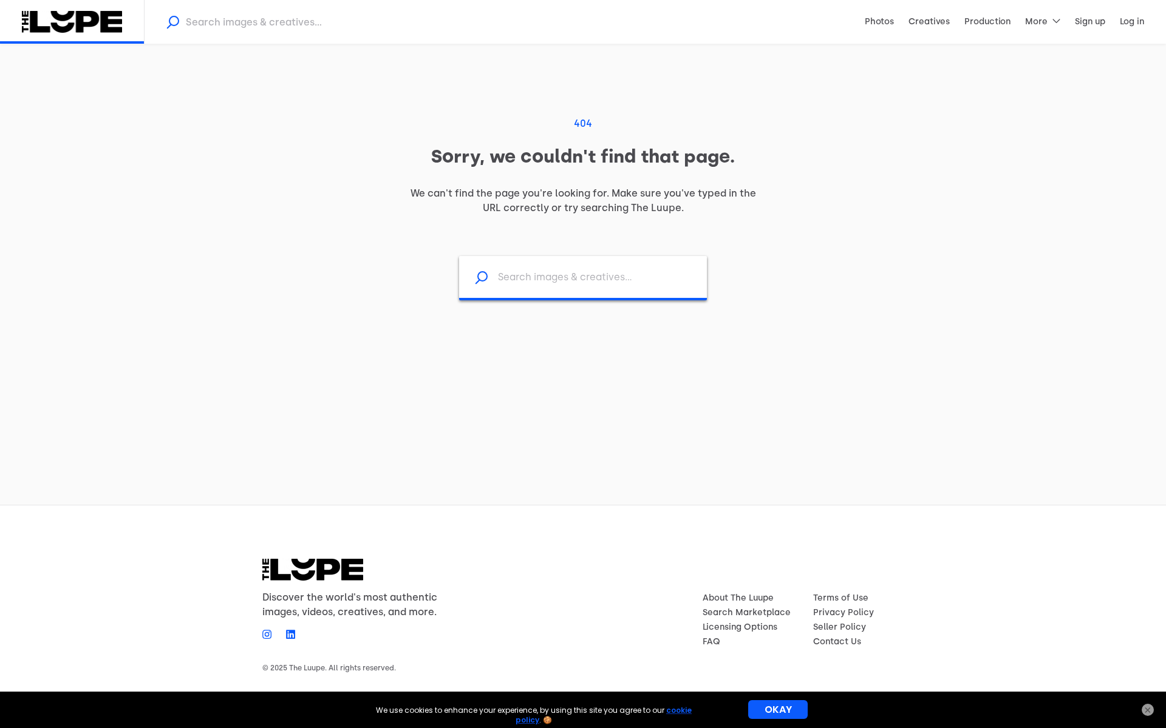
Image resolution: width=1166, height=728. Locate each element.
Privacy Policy (843, 612)
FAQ (711, 641)
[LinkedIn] (287, 634)
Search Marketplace (747, 612)
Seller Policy (839, 627)
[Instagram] (270, 634)
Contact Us (837, 641)
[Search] (172, 22)
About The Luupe (738, 598)
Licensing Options (740, 627)
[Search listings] (473, 277)
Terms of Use (840, 598)
